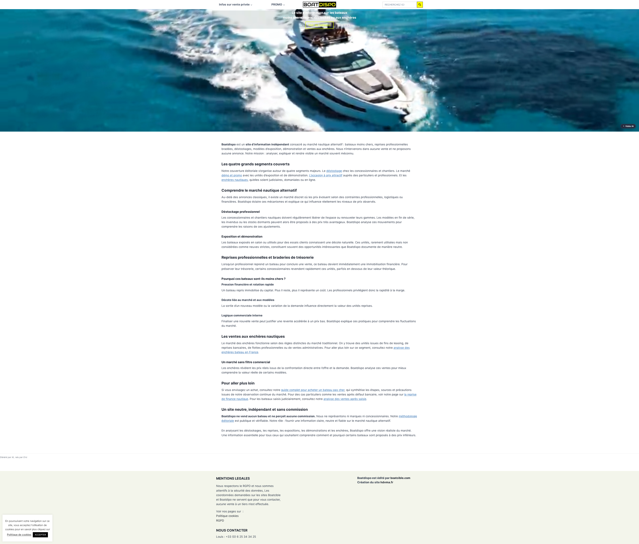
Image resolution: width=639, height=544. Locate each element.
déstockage (334, 171)
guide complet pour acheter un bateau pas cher (312, 390)
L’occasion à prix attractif (325, 175)
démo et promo (231, 175)
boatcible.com (400, 478)
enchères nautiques (234, 179)
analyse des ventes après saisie (344, 399)
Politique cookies (227, 516)
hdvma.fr (386, 482)
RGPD (220, 520)
